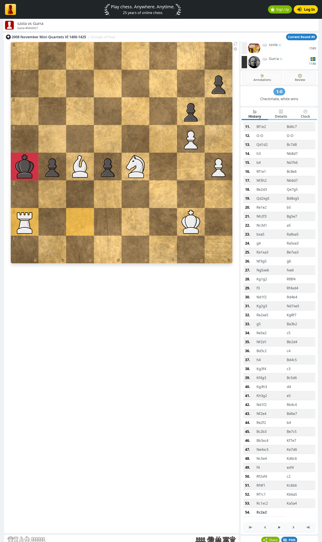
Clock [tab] (305, 116)
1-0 (279, 91)
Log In (309, 9)
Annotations (262, 80)
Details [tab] (281, 116)
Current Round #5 (301, 37)
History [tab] (254, 116)
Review (300, 80)
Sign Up (282, 9)
